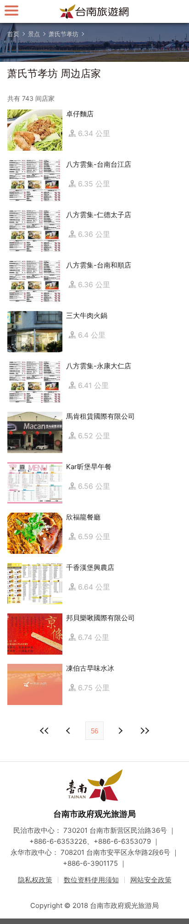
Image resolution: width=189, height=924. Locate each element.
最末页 (144, 731)
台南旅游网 (94, 11)
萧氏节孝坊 (63, 34)
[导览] (11, 10)
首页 (13, 34)
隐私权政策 (35, 879)
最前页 (44, 731)
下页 (69, 731)
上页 (120, 731)
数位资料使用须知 (91, 879)
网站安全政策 (151, 879)
